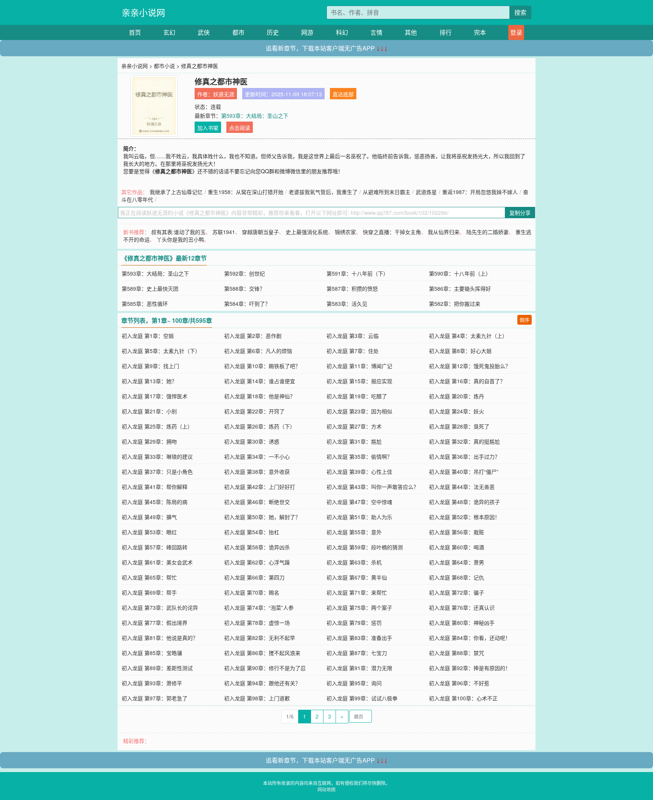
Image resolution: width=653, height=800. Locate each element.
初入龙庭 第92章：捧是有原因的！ (470, 668)
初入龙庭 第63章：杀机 (354, 562)
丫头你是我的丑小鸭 (180, 239)
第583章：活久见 (346, 303)
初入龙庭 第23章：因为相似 (359, 411)
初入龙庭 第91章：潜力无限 (359, 668)
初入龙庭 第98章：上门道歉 (257, 698)
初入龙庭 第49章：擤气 (149, 517)
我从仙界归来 (444, 232)
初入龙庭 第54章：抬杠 (251, 532)
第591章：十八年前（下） (357, 273)
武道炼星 (426, 192)
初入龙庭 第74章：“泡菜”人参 (259, 607)
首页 (135, 32)
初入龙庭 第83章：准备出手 (359, 637)
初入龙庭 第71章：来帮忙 (356, 592)
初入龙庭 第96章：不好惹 (459, 683)
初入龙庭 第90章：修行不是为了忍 (265, 668)
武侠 (204, 32)
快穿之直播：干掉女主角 (392, 232)
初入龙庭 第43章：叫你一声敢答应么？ (372, 486)
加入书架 (207, 127)
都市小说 (164, 65)
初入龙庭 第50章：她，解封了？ (262, 517)
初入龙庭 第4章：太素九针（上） (468, 335)
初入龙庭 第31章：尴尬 (354, 441)
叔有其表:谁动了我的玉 (178, 232)
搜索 (520, 12)
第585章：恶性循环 (145, 303)
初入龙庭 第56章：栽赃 (456, 532)
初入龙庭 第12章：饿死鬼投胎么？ (470, 366)
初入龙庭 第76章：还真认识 (462, 607)
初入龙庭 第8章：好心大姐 (460, 351)
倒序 (524, 319)
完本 (480, 32)
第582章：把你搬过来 (454, 303)
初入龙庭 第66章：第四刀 (254, 577)
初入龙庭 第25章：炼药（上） (157, 426)
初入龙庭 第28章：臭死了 (459, 426)
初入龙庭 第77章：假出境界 (154, 622)
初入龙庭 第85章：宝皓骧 (152, 653)
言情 (376, 32)
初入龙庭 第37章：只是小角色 (157, 471)
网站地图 (326, 789)
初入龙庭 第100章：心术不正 (463, 698)
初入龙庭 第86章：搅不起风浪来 (262, 653)
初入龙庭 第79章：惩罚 (354, 622)
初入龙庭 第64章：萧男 (456, 562)
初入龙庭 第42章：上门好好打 (259, 486)
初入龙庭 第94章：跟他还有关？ (262, 683)
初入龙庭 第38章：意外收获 (257, 471)
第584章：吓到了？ (247, 303)
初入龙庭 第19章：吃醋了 (356, 396)
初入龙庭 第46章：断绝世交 (257, 502)
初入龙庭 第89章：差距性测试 (157, 668)
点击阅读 (239, 127)
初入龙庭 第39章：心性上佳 (359, 471)
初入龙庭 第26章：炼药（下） (259, 426)
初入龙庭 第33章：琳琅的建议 (157, 456)
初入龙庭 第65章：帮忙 (149, 577)
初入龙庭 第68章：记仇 (456, 577)
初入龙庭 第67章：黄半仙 (356, 577)
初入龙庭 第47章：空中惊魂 (359, 502)
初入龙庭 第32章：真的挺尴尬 (464, 441)
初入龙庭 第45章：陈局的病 (154, 502)
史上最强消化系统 (307, 232)
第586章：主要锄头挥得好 (460, 288)
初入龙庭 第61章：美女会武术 (157, 562)
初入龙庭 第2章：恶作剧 (253, 335)
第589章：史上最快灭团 (150, 288)
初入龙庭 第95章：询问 (354, 683)
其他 (411, 32)
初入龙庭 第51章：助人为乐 (359, 517)
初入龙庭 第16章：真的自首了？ (467, 381)
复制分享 (520, 212)
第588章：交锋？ (244, 288)
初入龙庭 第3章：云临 (352, 335)
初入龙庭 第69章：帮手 (149, 592)
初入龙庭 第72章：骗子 (456, 592)
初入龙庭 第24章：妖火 (456, 411)
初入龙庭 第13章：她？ (149, 381)
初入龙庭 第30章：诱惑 (251, 441)
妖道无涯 (223, 94)
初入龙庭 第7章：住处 (352, 351)
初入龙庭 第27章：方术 (354, 426)
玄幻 (169, 32)
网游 (307, 32)
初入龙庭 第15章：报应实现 (359, 381)
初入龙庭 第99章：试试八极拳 (362, 698)
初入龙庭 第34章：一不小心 (257, 456)
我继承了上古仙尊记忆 (176, 192)
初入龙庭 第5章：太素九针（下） (161, 351)
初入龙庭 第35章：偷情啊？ (359, 456)
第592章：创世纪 (244, 273)
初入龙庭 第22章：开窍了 (254, 411)
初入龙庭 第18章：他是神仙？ (259, 396)
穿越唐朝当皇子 (260, 232)
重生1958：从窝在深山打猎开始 (245, 192)
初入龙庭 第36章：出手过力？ (464, 456)
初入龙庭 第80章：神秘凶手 (462, 622)
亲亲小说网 (143, 12)
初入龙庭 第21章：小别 (149, 411)
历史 (273, 32)
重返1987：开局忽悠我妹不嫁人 (480, 192)
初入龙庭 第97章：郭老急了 (154, 698)
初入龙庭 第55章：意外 (354, 532)
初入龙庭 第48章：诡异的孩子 (464, 502)
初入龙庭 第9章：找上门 (150, 366)
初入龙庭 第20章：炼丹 (456, 396)
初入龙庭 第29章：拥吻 (149, 441)
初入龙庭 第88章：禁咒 (456, 653)
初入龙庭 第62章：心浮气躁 (257, 562)
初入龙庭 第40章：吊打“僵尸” (463, 471)
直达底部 (343, 94)
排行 (445, 32)
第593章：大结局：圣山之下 (254, 115)
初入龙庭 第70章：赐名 (251, 592)
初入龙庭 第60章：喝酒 (456, 547)
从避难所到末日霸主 (386, 192)
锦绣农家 (345, 232)
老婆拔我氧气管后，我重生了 (323, 192)
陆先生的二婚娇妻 (487, 232)
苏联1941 (223, 232)
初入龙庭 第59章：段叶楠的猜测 (364, 547)
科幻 (342, 32)
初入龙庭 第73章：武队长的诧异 (160, 607)
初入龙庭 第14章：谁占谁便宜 (259, 381)
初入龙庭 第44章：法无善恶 (462, 486)
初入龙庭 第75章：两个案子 (359, 607)
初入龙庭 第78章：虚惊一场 (257, 622)
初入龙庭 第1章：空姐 (148, 335)
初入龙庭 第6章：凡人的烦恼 (258, 351)
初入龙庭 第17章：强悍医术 (154, 396)
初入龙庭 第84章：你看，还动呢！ (470, 637)
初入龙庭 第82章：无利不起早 (259, 637)
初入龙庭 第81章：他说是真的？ (160, 637)
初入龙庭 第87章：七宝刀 (356, 653)
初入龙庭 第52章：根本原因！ (464, 517)
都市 (238, 32)
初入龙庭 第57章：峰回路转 (154, 547)
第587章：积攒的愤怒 (352, 288)
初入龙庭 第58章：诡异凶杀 (257, 547)
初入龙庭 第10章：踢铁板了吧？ (262, 366)
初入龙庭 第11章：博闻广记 (359, 366)
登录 (516, 32)
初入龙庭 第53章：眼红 (149, 532)
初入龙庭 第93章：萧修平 (152, 683)
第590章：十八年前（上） (460, 273)
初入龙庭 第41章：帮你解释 (154, 486)
